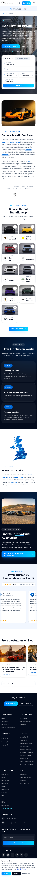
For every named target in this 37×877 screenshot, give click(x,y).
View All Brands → (8, 808)
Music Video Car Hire (26, 765)
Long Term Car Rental (26, 752)
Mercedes (5, 783)
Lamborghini (5, 774)
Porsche (4, 793)
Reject (16, 873)
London (29, 475)
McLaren (4, 796)
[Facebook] (3, 855)
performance (15, 142)
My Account (23, 718)
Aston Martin (5, 805)
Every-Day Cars (24, 783)
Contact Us (5, 745)
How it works (26, 46)
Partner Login (6, 724)
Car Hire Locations (25, 721)
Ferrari (29, 161)
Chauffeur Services (26, 743)
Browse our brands (9, 46)
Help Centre (5, 739)
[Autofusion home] (7, 3)
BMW (3, 802)
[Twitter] (12, 855)
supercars (5, 155)
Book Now (26, 3)
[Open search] (19, 3)
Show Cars (19, 85)
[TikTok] (17, 855)
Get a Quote (25, 703)
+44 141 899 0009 (11, 818)
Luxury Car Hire (24, 737)
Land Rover (5, 789)
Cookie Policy (21, 869)
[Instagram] (8, 855)
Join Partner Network (8, 727)
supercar (14, 482)
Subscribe (17, 843)
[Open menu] (33, 3)
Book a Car (10, 58)
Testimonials (5, 721)
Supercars (23, 780)
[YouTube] (22, 855)
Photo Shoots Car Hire (27, 761)
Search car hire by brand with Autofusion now (14, 554)
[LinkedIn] (26, 855)
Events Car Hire (24, 758)
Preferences (26, 873)
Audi (3, 799)
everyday (28, 150)
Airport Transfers (25, 746)
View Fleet (9, 703)
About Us (4, 718)
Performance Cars (25, 777)
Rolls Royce (5, 780)
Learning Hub (6, 742)
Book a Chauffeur (24, 58)
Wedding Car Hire (25, 749)
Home (3, 14)
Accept (6, 873)
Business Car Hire (25, 755)
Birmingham (18, 477)
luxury (4, 142)
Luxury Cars (23, 774)
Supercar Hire (24, 740)
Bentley (4, 786)
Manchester (6, 477)
